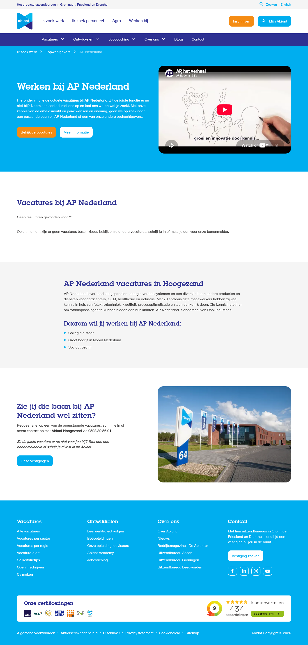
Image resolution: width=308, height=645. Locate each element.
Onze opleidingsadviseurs (108, 546)
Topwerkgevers (58, 52)
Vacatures (50, 39)
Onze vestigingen (35, 461)
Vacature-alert (28, 553)
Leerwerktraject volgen (105, 531)
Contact (198, 39)
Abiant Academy (100, 553)
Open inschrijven (30, 567)
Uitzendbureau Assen (175, 553)
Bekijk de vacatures (36, 132)
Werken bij (138, 21)
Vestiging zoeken (246, 556)
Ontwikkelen (83, 39)
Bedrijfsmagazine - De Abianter (183, 546)
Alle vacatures (28, 531)
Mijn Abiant (278, 21)
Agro (116, 21)
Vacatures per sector (33, 539)
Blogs (179, 39)
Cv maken (25, 575)
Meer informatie (76, 132)
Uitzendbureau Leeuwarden (180, 567)
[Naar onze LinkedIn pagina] (244, 571)
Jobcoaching (119, 39)
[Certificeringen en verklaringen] (27, 613)
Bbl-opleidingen (100, 539)
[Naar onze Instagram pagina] (255, 571)
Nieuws (164, 539)
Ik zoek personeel (88, 21)
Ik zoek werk (52, 21)
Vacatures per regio (32, 546)
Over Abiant (167, 531)
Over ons (152, 39)
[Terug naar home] (24, 21)
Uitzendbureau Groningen (178, 560)
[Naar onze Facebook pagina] (232, 571)
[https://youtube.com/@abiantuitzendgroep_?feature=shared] (267, 571)
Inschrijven (241, 21)
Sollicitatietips (28, 560)
